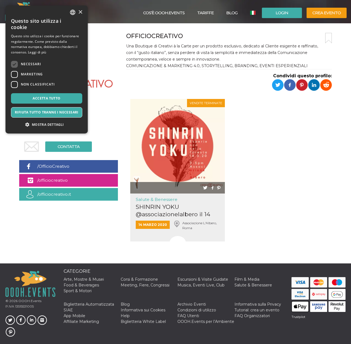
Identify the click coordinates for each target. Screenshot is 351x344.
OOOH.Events (29, 301)
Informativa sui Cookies (143, 310)
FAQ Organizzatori (252, 315)
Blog (231, 12)
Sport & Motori (78, 290)
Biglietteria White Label (143, 321)
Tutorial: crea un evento (256, 310)
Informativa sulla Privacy (257, 304)
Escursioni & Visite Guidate (202, 279)
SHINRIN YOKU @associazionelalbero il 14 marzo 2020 (173, 210)
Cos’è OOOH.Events (164, 12)
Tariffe (205, 12)
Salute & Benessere (156, 199)
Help (125, 315)
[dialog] (46, 69)
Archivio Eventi (191, 304)
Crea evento (326, 12)
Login (282, 12)
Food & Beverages (81, 285)
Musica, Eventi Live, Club (201, 285)
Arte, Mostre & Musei (84, 279)
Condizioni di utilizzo (196, 310)
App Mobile (74, 315)
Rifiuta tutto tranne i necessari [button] (46, 112)
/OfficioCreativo (53, 166)
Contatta (69, 146)
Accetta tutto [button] (46, 98)
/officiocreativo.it (54, 194)
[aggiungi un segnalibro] (328, 38)
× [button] (80, 12)
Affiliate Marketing (81, 321)
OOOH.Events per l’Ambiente (205, 321)
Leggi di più (37, 52)
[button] (46, 124)
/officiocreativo (52, 180)
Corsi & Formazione (139, 279)
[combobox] (72, 12)
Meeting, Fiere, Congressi (145, 285)
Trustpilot (298, 317)
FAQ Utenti (188, 315)
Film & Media (246, 279)
